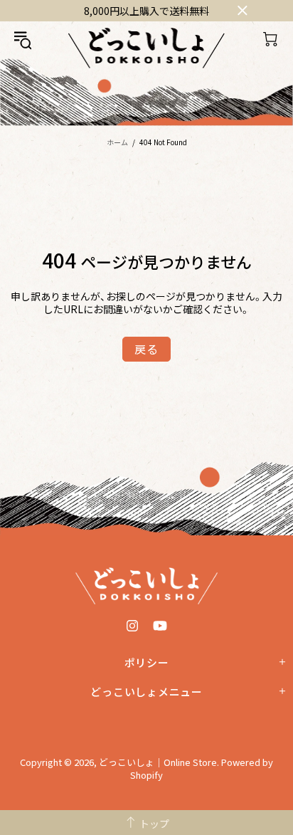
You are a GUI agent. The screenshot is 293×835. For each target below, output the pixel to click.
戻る (146, 348)
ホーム (117, 142)
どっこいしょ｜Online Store (146, 48)
